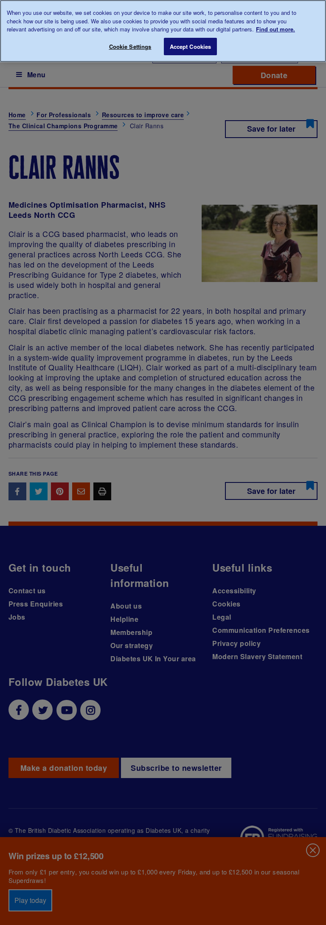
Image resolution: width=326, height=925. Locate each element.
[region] (163, 31)
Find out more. (275, 29)
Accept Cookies (190, 46)
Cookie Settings (130, 46)
